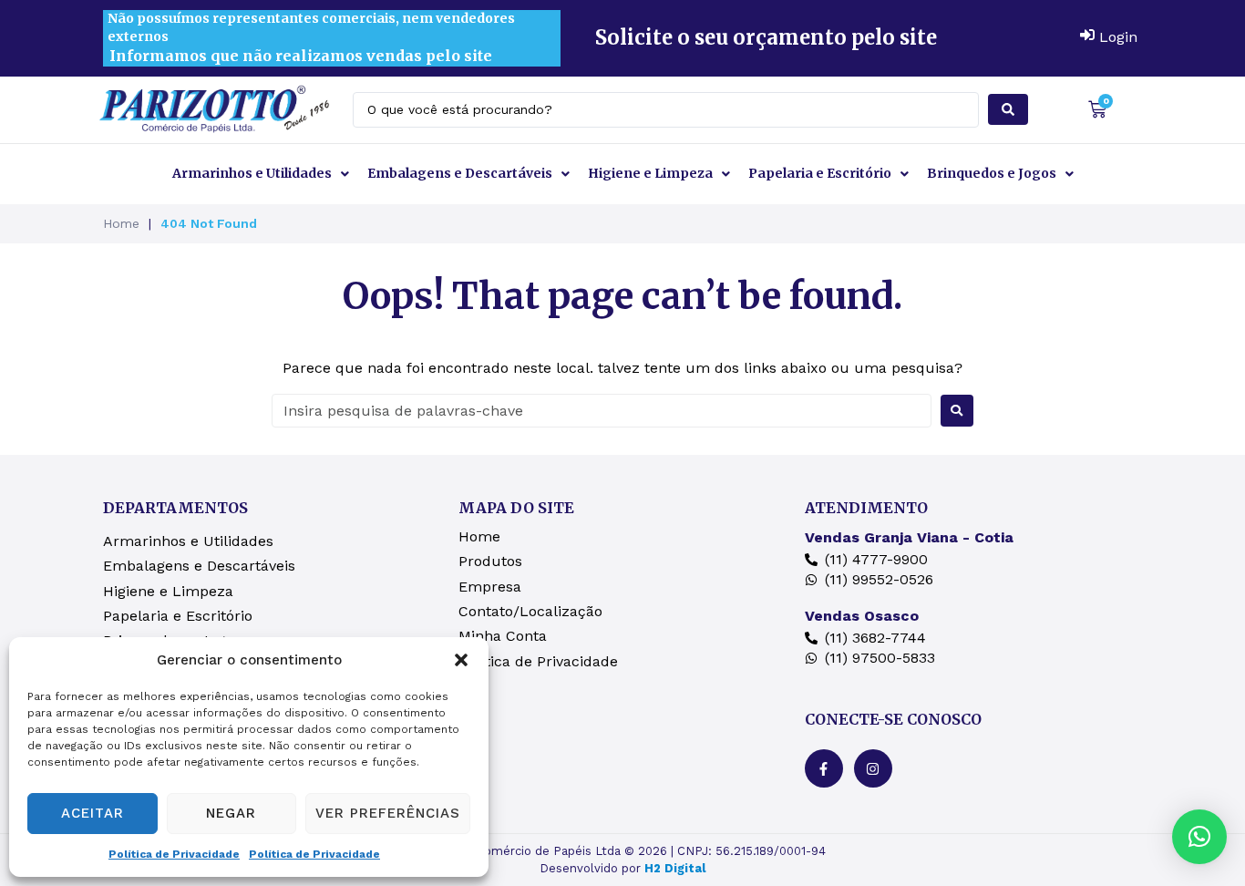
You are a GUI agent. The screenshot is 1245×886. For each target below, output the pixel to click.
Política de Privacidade (174, 854)
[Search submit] (1008, 109)
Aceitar (92, 813)
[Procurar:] (601, 411)
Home (121, 223)
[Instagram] (873, 768)
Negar (231, 813)
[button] (461, 660)
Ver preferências (387, 813)
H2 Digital (674, 868)
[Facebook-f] (824, 768)
